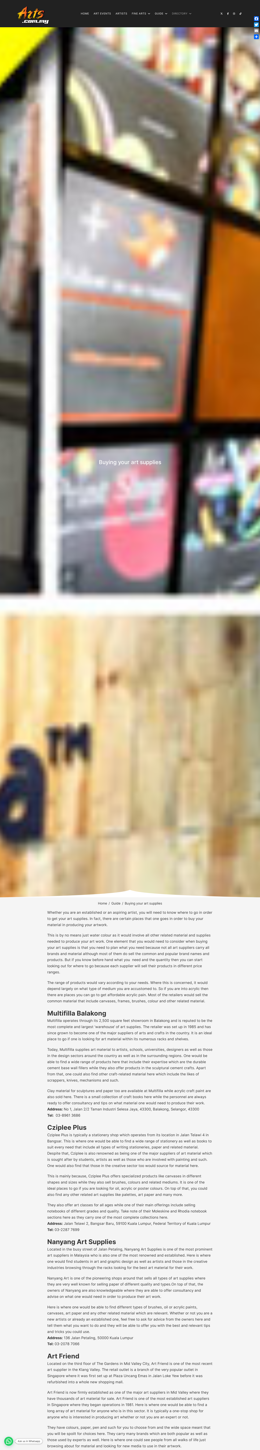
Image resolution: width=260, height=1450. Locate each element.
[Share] (256, 37)
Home (85, 13)
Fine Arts (139, 13)
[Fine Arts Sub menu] (149, 13)
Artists (121, 13)
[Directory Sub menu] (190, 13)
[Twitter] (256, 25)
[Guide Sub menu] (166, 13)
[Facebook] (256, 19)
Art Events (102, 13)
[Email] (256, 31)
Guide (116, 903)
